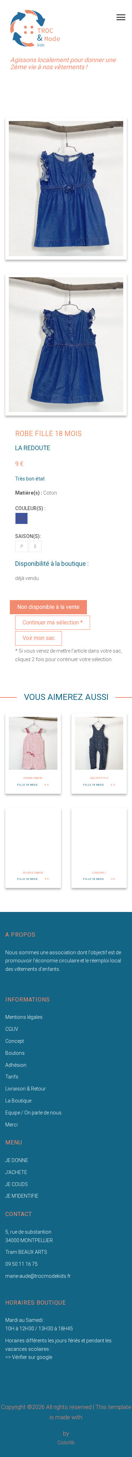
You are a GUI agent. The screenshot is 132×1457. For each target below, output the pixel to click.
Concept (14, 1041)
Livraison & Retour (25, 1089)
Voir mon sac (39, 638)
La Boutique (18, 1101)
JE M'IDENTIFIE (21, 1196)
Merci (11, 1124)
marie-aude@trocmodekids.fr (38, 1276)
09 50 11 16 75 (21, 1264)
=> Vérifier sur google (28, 1357)
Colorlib (66, 1442)
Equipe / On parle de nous (33, 1113)
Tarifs (11, 1077)
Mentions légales (24, 1017)
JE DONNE (16, 1160)
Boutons (15, 1053)
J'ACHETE (16, 1172)
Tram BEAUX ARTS (26, 1252)
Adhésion (15, 1065)
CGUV (11, 1029)
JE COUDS (16, 1184)
